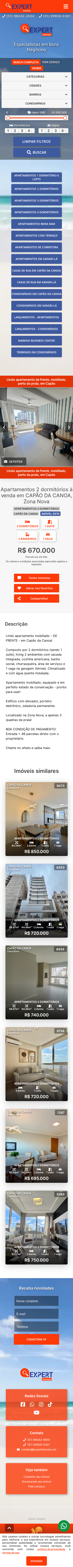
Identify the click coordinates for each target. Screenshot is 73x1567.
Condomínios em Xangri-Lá (37, 305)
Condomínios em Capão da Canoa (36, 294)
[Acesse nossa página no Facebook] (23, 1404)
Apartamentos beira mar (36, 224)
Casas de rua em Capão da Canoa (36, 270)
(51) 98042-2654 (20, 16)
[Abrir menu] (66, 6)
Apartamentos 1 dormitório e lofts (36, 177)
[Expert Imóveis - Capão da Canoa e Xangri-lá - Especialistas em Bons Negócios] (36, 30)
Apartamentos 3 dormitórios (37, 200)
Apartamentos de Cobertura (36, 247)
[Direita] (69, 427)
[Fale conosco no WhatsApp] (32, 1404)
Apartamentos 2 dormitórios (37, 189)
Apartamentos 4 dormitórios (37, 212)
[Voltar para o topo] (9, 1528)
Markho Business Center (36, 340)
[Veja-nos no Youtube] (36, 1412)
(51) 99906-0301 (57, 16)
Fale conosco (36, 1486)
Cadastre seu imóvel (36, 1476)
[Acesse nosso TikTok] (50, 1404)
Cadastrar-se (36, 1339)
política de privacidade (51, 1549)
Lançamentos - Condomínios (36, 329)
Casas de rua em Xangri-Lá (36, 282)
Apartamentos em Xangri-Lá (36, 259)
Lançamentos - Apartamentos (36, 317)
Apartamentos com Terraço (37, 235)
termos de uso (10, 1552)
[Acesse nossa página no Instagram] (41, 1404)
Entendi (36, 1561)
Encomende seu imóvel (36, 1481)
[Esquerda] (4, 427)
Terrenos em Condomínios (36, 352)
